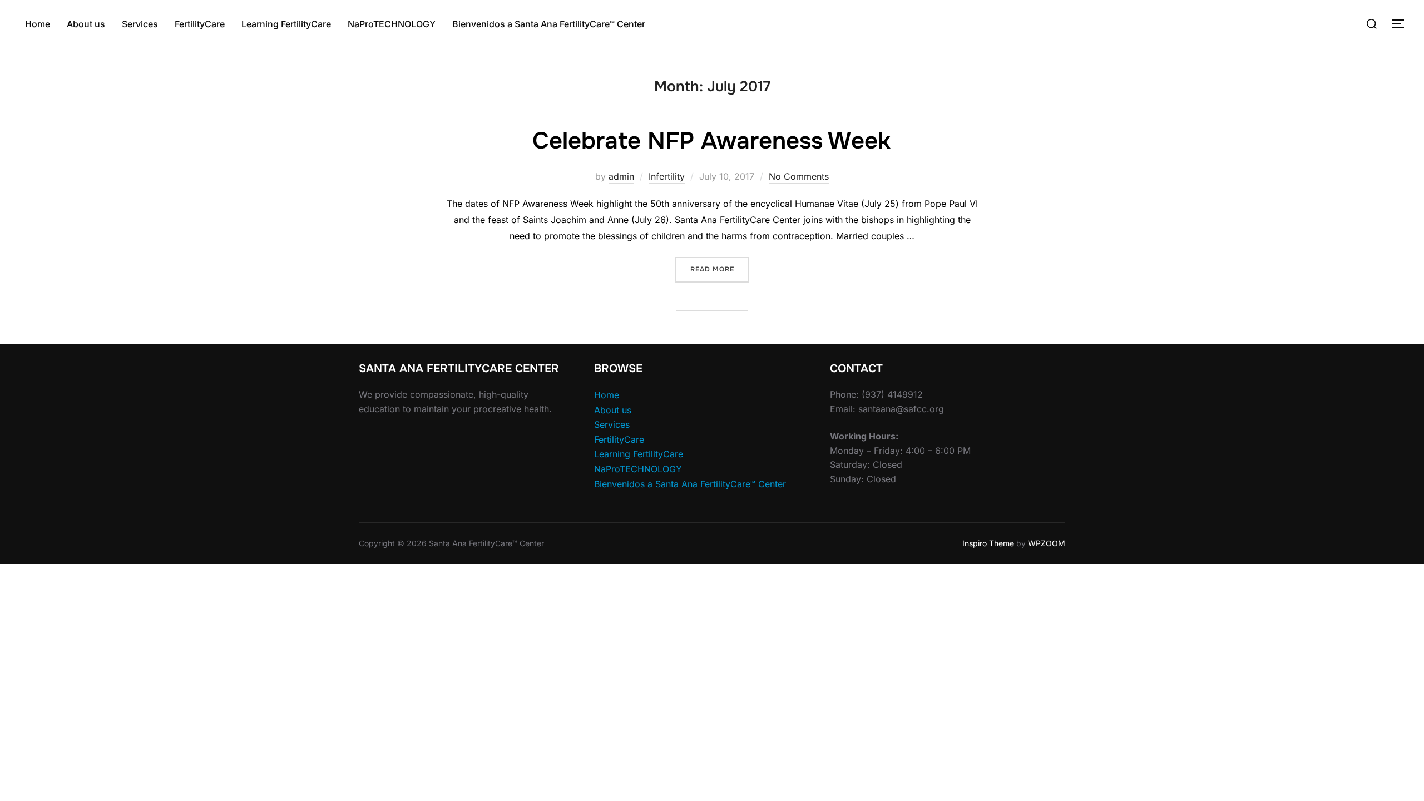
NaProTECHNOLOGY (392, 23)
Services (140, 23)
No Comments (799, 176)
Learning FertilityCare (286, 23)
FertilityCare (200, 23)
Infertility (667, 176)
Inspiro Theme (988, 543)
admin (621, 176)
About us (86, 23)
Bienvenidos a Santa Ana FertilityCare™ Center (548, 23)
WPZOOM (1046, 543)
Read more (719, 269)
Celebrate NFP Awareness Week (711, 141)
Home (37, 23)
